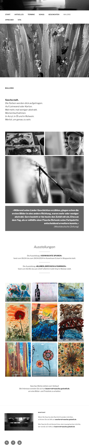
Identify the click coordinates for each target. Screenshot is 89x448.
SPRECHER (9, 20)
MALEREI (67, 14)
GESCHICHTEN (53, 14)
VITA (19, 20)
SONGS (41, 14)
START (7, 14)
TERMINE (31, 14)
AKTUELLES (19, 14)
